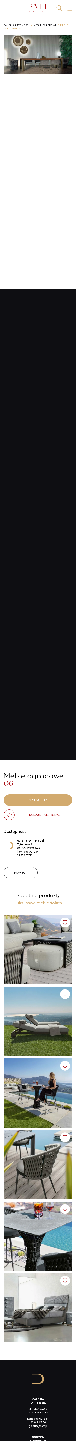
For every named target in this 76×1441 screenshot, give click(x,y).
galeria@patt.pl (38, 1426)
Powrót (20, 872)
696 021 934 (31, 851)
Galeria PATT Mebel (17, 25)
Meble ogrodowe (45, 25)
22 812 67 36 (24, 855)
